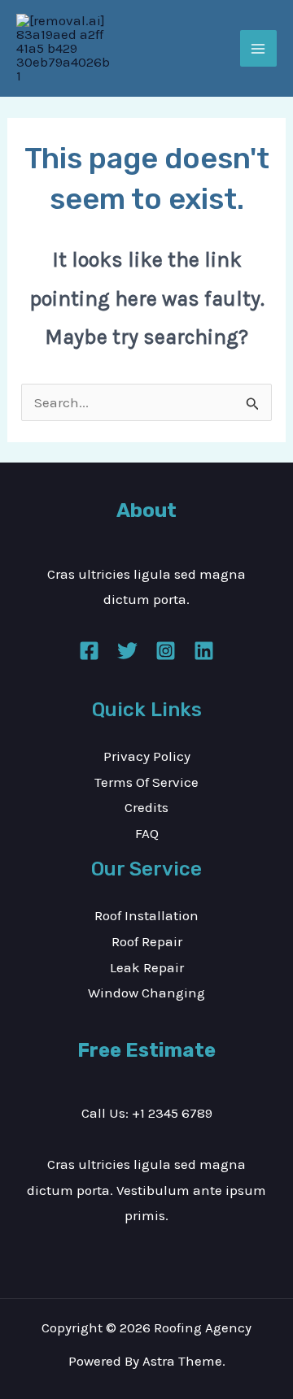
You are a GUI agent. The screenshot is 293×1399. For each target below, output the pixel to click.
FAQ (147, 833)
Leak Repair (147, 967)
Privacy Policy (146, 756)
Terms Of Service (146, 782)
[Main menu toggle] (259, 48)
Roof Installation (146, 915)
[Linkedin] (204, 651)
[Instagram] (165, 651)
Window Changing (146, 992)
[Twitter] (127, 651)
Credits (146, 807)
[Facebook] (89, 651)
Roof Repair (147, 941)
